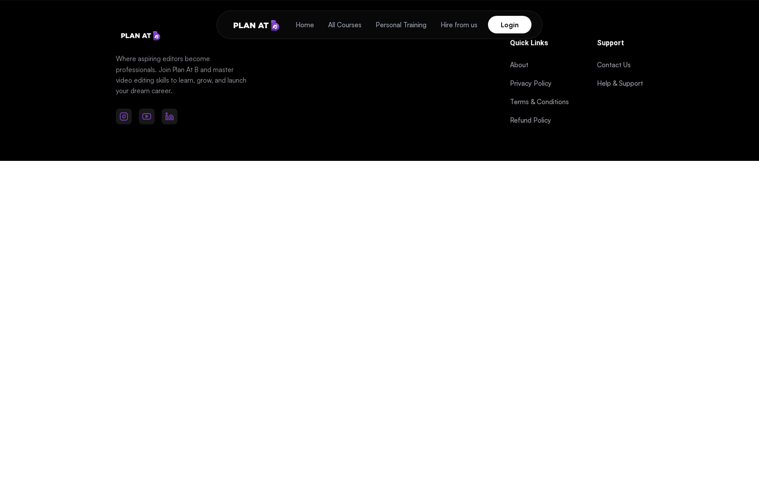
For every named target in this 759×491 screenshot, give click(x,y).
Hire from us (459, 25)
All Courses (344, 25)
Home (305, 25)
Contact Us (614, 65)
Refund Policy (530, 120)
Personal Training (401, 25)
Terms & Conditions (539, 102)
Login (510, 25)
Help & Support (620, 83)
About (519, 65)
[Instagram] (124, 116)
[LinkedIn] (169, 116)
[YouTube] (147, 116)
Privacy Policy (531, 83)
